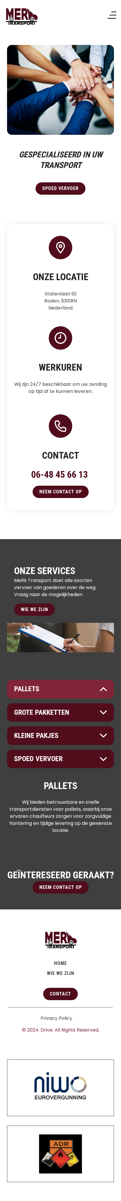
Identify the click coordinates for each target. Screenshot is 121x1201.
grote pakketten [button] (41, 712)
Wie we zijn (34, 609)
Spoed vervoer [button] (38, 759)
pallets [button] (26, 689)
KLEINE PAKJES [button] (36, 735)
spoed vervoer (60, 188)
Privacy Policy (56, 1018)
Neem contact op (60, 491)
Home (60, 963)
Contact (60, 994)
